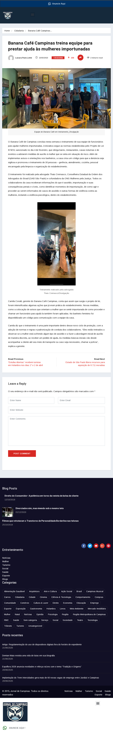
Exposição (21, 608)
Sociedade (68, 620)
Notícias (6, 558)
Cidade (32, 597)
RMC (6, 620)
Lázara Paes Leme (23, 58)
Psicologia (53, 614)
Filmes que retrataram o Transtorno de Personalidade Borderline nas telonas (40, 520)
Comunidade (10, 603)
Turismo (6, 565)
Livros (62, 608)
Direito (56, 603)
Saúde (5, 572)
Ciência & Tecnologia (61, 597)
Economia (67, 603)
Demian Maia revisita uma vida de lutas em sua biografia (28, 655)
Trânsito (8, 626)
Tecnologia (92, 620)
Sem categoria (30, 620)
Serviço (44, 620)
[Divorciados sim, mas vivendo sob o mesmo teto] (7, 512)
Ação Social (66, 591)
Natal (17, 614)
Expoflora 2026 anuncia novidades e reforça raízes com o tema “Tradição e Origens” (42, 666)
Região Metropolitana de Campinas (89, 614)
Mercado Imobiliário (97, 608)
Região (65, 614)
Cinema (43, 597)
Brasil (79, 591)
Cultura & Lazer (41, 603)
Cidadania (19, 31)
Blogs (5, 579)
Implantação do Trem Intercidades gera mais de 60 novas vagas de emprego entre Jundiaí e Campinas (50, 678)
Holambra (50, 608)
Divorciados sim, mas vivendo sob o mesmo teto (40, 508)
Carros (7, 597)
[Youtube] (96, 545)
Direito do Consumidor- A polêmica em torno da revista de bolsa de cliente (41, 495)
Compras (99, 597)
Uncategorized (35, 626)
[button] (32, 14)
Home (7, 31)
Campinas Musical (94, 591)
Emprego (94, 603)
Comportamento (82, 597)
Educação (81, 603)
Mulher (5, 561)
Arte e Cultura (50, 591)
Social (5, 568)
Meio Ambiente (76, 608)
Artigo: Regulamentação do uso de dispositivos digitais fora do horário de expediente (42, 644)
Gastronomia (36, 608)
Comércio (24, 603)
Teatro (80, 620)
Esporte (6, 575)
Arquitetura (34, 591)
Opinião (40, 614)
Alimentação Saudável (14, 591)
